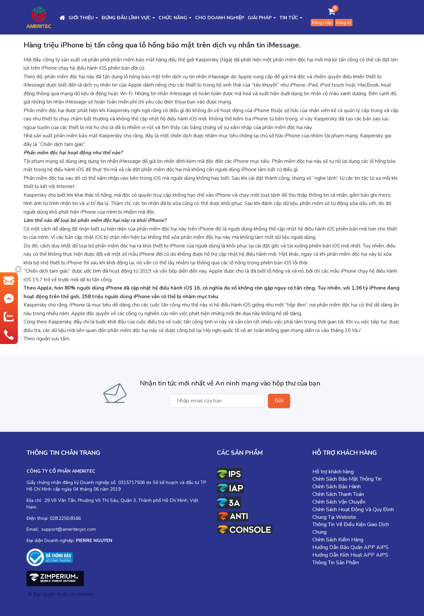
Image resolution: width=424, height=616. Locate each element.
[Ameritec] (39, 17)
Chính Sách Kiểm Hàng (337, 539)
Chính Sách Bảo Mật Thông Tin (347, 479)
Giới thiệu (81, 18)
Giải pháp (260, 18)
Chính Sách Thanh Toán (338, 494)
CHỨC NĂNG (173, 18)
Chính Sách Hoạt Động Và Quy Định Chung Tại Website (353, 513)
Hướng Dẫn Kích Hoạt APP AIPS (350, 555)
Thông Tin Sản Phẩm (335, 562)
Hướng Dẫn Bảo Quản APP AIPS (350, 547)
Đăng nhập (322, 22)
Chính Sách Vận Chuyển (338, 502)
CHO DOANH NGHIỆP (219, 18)
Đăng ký (343, 22)
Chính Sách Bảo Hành (336, 486)
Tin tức (289, 18)
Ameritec (85, 594)
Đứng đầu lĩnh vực (126, 18)
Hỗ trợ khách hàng (333, 471)
